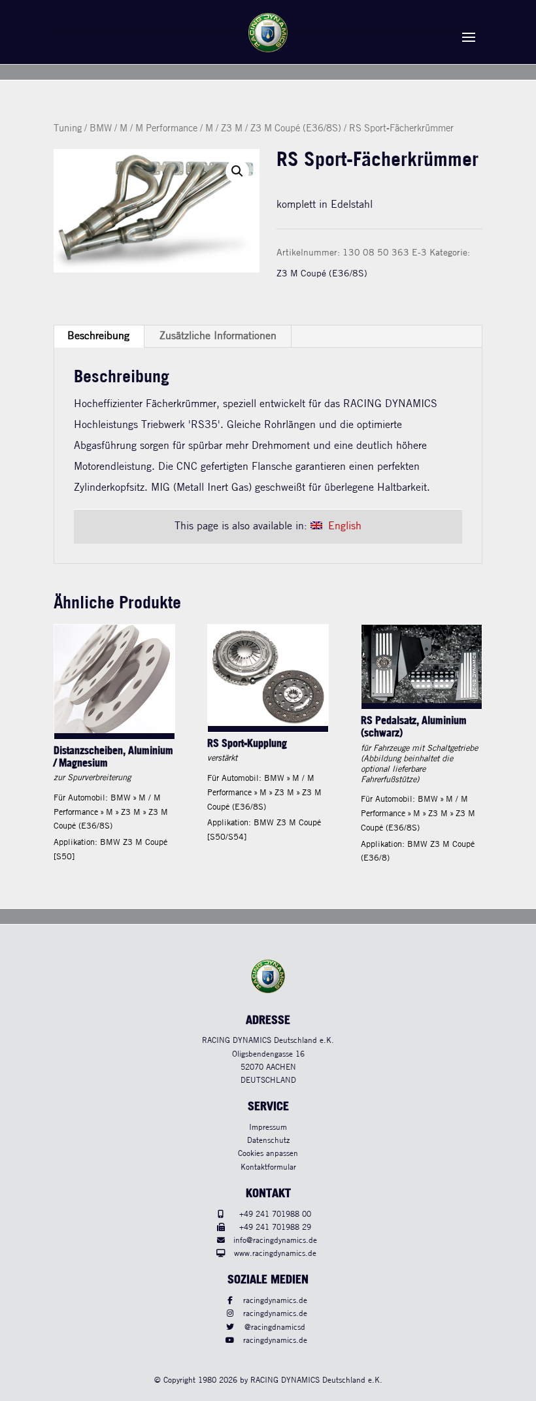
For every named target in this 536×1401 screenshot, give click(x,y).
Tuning (68, 129)
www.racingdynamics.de (275, 1253)
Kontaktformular (268, 1167)
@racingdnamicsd (274, 1327)
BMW (101, 129)
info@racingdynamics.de (275, 1240)
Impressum (268, 1127)
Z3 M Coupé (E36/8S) (295, 129)
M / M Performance (158, 129)
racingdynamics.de (275, 1300)
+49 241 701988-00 (275, 1214)
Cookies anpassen (268, 1153)
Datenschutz (268, 1140)
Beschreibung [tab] (98, 336)
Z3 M (232, 129)
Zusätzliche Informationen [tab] (217, 336)
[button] (237, 171)
